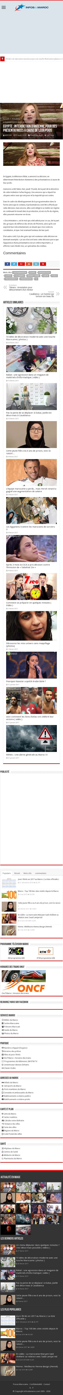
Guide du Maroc (11, 1030)
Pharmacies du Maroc (12, 1158)
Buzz (41, 135)
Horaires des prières (12, 1051)
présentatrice (11, 279)
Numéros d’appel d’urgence (15, 1048)
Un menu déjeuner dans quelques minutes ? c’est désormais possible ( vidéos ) (37, 1246)
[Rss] (30, 1388)
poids (54, 276)
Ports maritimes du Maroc (15, 1089)
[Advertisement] (31, 32)
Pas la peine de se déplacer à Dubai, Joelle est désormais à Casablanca (29, 414)
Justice (8, 276)
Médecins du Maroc (11, 1155)
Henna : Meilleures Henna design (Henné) (35, 927)
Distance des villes (12, 1124)
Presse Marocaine (20, 1384)
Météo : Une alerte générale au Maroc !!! (27, 754)
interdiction (44, 273)
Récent (17, 873)
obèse (45, 276)
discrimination (20, 273)
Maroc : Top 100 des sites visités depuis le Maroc (38, 891)
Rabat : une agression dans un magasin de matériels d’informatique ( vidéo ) (27, 376)
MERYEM (8, 135)
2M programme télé (16, 958)
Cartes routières (10, 1117)
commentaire (40, 873)
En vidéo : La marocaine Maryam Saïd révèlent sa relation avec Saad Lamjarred (36, 1355)
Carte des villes (9, 1127)
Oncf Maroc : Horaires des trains (15, 993)
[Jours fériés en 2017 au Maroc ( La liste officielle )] (9, 883)
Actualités (16, 119)
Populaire (7, 873)
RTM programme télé (46, 958)
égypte (32, 273)
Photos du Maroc (11, 1033)
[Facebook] (33, 1388)
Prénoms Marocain (12, 1027)
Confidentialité (36, 1384)
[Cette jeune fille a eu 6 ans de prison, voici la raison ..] (9, 907)
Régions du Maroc (11, 1131)
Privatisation (26, 279)
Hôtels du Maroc (11, 1082)
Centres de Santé (10, 1152)
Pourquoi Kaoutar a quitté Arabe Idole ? (26, 681)
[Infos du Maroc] (31, 6)
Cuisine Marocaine (11, 1023)
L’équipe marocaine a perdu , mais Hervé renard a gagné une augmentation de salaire (31, 490)
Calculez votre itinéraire (14, 1120)
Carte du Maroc (9, 1114)
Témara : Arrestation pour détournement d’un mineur (21, 287)
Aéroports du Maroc (12, 1086)
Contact (47, 1384)
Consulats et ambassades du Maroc (18, 1093)
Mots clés (28, 873)
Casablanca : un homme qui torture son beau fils (41, 294)
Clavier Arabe (10, 1068)
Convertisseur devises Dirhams (16, 1065)
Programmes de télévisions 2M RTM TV (20, 1061)
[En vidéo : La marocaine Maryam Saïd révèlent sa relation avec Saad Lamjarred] (9, 918)
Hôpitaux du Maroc (12, 1148)
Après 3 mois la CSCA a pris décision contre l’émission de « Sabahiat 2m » (28, 566)
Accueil (6, 119)
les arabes (19, 276)
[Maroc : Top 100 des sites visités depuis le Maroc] (9, 895)
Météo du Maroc (11, 1020)
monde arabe (33, 276)
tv (36, 279)
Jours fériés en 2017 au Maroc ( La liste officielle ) (38, 879)
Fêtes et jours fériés (12, 1055)
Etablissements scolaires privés (17, 1099)
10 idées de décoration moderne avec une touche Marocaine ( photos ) (37, 1259)
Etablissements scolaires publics (17, 1096)
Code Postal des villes (12, 1134)
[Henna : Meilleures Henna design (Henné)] (9, 930)
